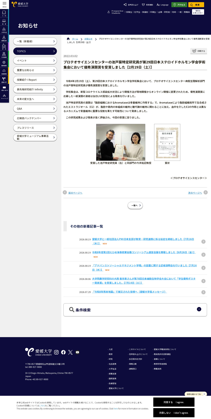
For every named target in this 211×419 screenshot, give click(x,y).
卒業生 (153, 12)
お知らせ (88, 38)
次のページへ (195, 192)
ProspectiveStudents (117, 11)
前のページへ (75, 192)
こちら (42, 405)
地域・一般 (177, 12)
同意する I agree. (174, 402)
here (116, 408)
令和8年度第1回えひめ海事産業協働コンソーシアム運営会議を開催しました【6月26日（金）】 (144, 252)
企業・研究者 (164, 12)
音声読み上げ (133, 4)
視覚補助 (149, 4)
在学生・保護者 (141, 12)
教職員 (187, 12)
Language (164, 4)
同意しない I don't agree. (173, 412)
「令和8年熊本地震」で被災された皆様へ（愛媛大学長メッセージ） (129, 291)
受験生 (129, 12)
